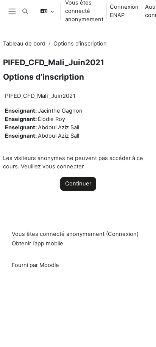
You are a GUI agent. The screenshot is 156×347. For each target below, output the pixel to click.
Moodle (49, 265)
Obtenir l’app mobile (37, 243)
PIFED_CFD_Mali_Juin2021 (40, 95)
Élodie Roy (51, 119)
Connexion (122, 234)
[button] (25, 11)
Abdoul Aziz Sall (58, 127)
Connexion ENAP (124, 11)
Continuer (78, 183)
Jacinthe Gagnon (60, 110)
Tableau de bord (24, 43)
